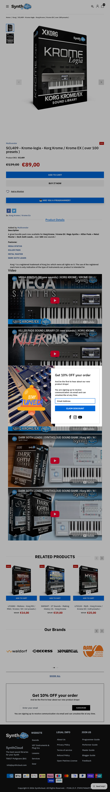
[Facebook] (70, 417)
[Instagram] (75, 417)
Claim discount (75, 408)
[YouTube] (80, 417)
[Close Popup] (101, 363)
